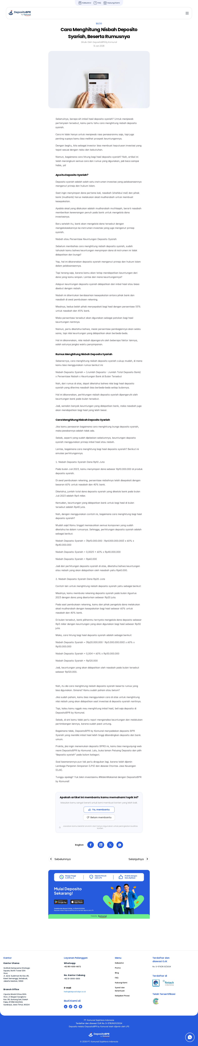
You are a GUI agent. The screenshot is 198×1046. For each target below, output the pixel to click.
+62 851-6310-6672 (72, 966)
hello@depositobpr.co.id (75, 991)
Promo (118, 968)
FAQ (116, 977)
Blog (117, 973)
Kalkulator (119, 963)
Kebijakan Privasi (122, 995)
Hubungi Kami (121, 982)
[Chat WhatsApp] (190, 1037)
